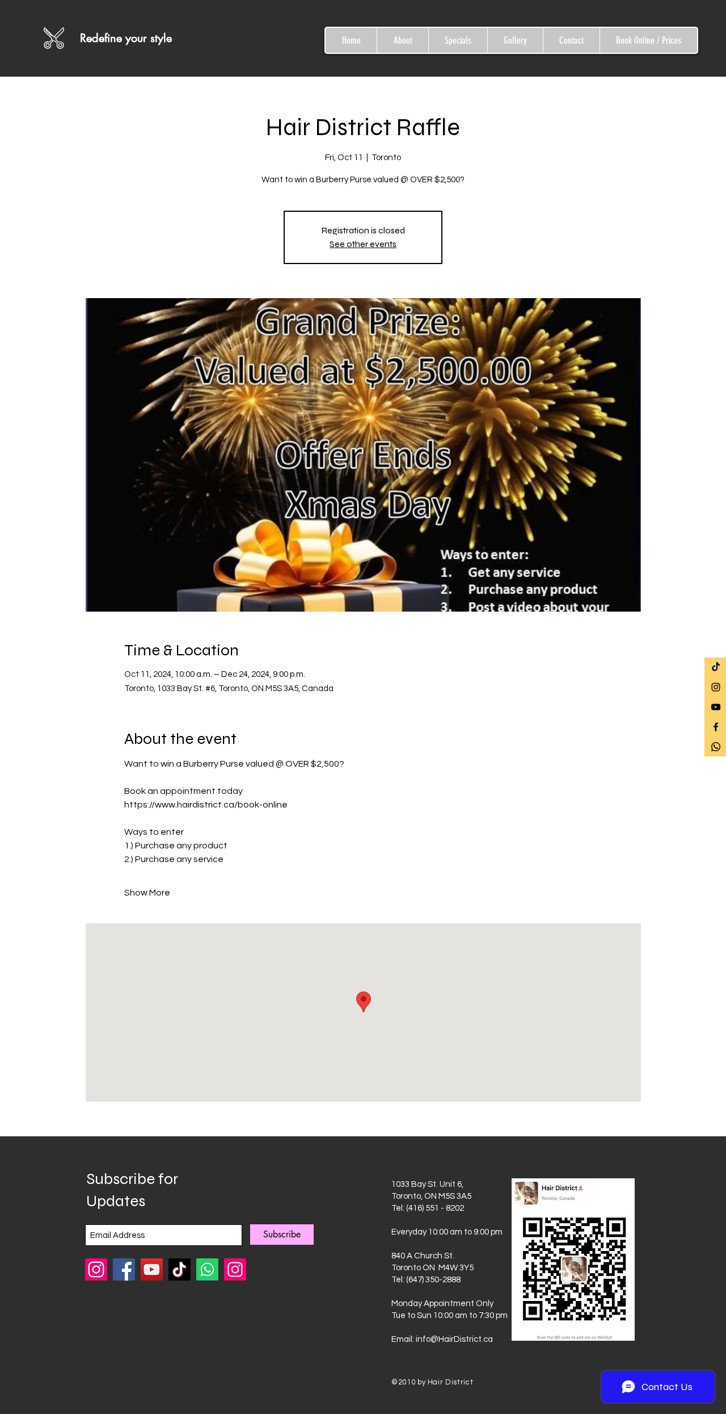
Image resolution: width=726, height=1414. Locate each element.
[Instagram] (235, 1269)
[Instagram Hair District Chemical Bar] (96, 1269)
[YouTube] (152, 1269)
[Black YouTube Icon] (715, 707)
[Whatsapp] (715, 746)
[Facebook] (124, 1269)
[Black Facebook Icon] (715, 727)
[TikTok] (715, 667)
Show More (147, 892)
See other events (363, 244)
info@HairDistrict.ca (454, 1339)
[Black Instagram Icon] (715, 687)
